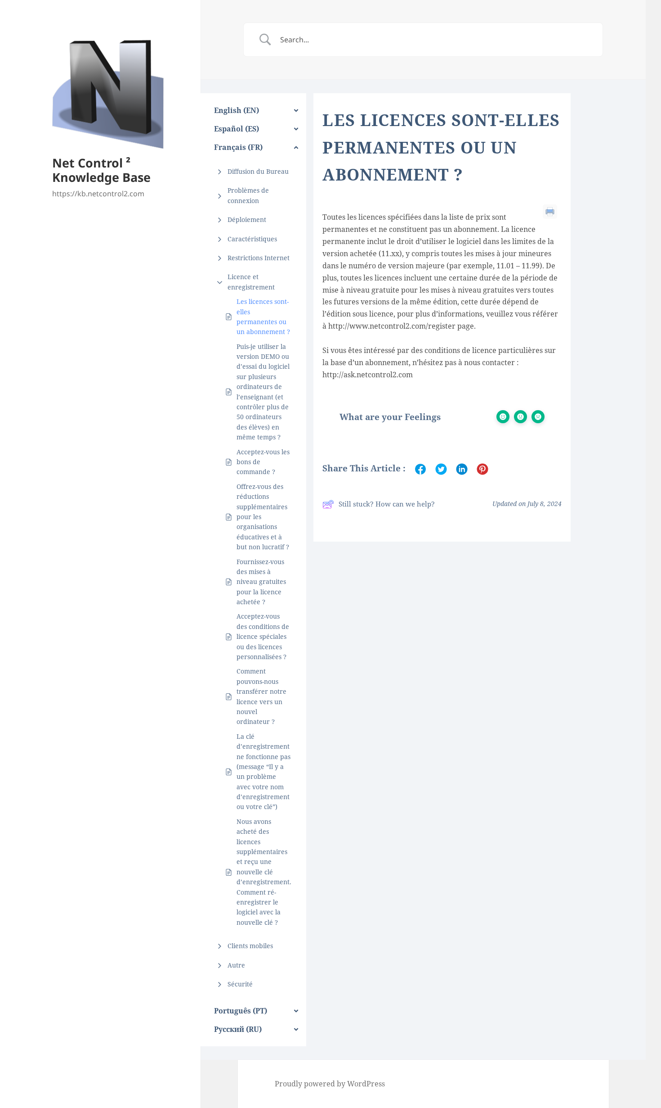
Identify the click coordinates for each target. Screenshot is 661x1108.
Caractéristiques (252, 239)
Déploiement (247, 219)
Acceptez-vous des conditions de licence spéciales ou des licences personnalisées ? (263, 636)
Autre (236, 965)
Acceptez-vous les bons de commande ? (263, 462)
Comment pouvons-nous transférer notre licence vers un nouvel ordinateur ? (261, 696)
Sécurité (240, 984)
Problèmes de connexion (248, 195)
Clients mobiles (250, 945)
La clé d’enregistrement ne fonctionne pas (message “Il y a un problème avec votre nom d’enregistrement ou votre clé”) (263, 771)
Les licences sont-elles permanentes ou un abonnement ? (263, 316)
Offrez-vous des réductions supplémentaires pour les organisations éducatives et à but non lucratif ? (263, 516)
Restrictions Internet (259, 257)
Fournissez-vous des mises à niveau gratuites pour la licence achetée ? (261, 581)
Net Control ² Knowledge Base (101, 169)
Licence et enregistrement (251, 281)
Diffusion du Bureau (258, 171)
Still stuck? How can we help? (387, 503)
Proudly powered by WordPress (330, 1084)
